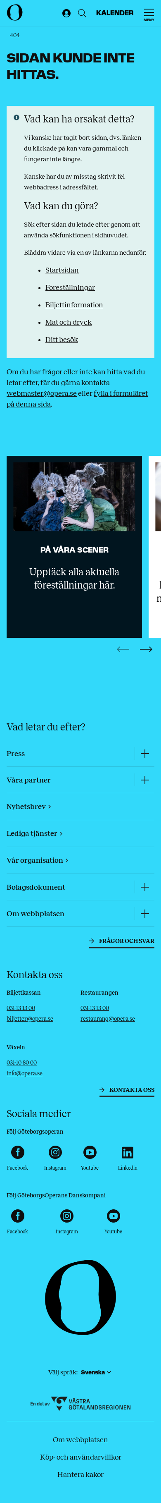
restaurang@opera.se (107, 1019)
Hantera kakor (80, 1474)
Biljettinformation (74, 305)
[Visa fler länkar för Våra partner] (144, 779)
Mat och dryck (68, 322)
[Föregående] (123, 649)
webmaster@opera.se (42, 393)
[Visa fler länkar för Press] (144, 753)
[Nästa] (146, 649)
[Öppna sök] (82, 13)
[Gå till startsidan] (32, 12)
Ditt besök (61, 339)
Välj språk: (63, 1372)
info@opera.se (25, 1073)
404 (15, 35)
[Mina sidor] (64, 13)
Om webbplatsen (80, 1440)
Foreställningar (70, 287)
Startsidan (62, 270)
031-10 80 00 (22, 1063)
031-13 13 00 (21, 1008)
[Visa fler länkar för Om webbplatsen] (144, 913)
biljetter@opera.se (30, 1019)
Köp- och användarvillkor (80, 1457)
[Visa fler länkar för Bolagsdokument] (144, 887)
